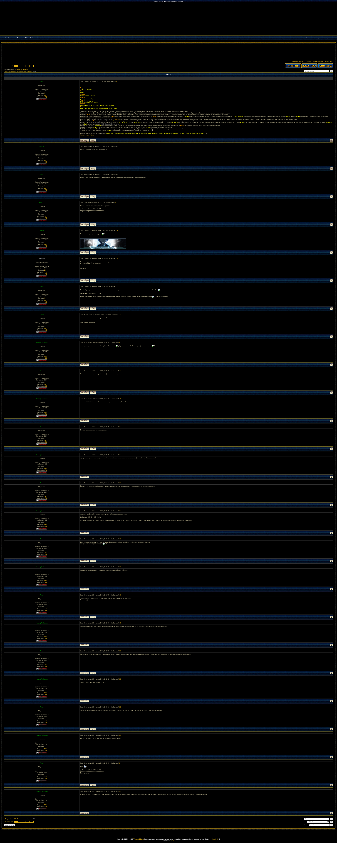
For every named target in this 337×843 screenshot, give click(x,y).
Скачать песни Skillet (87, 135)
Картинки (46, 38)
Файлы (32, 38)
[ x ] (4, 38)
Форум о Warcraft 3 (10, 71)
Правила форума (318, 61)
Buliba (42, 230)
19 (120, 623)
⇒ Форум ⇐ (19, 38)
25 (120, 791)
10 (120, 371)
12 (120, 427)
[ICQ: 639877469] (93, 280)
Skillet (34, 71)
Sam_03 (41, 202)
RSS (26, 38)
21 (120, 679)
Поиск (327, 61)
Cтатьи (39, 38)
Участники (308, 61)
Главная (10, 38)
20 (120, 651)
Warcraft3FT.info (138, 839)
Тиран (42, 314)
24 (120, 763)
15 (120, 511)
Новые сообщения (297, 61)
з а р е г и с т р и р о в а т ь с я (325, 38)
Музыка (29, 71)
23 (120, 735)
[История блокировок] (46, 97)
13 (120, 455)
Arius (41, 81)
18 (120, 595)
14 (120, 483)
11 (120, 398)
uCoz (172, 840)
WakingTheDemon (42, 342)
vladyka (19, 69)
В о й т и (309, 38)
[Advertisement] (168, 52)
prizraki (41, 146)
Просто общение (21, 71)
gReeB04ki (215, 839)
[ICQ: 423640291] (93, 252)
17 (120, 567)
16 (120, 539)
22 (120, 707)
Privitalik (42, 258)
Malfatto (25, 69)
